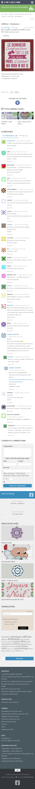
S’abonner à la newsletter (10, 702)
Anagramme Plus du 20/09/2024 (12, 761)
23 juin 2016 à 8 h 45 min (20, 257)
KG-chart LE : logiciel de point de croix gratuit (17, 681)
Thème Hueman (29, 777)
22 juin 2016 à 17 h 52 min (20, 211)
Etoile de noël (6, 543)
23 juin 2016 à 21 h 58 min (25, 275)
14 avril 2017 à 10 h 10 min (24, 406)
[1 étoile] (4, 30)
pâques (3, 651)
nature (24, 646)
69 (16, 114)
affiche (16, 92)
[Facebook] (31, 495)
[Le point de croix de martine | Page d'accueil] (13, 2)
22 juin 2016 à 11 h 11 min (19, 151)
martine (7, 27)
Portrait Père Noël (8, 562)
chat (21, 639)
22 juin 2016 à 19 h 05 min (18, 249)
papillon (9, 648)
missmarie (10, 305)
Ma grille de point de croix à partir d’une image (15, 685)
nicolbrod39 (10, 140)
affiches (4, 639)
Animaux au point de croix (10, 719)
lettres (16, 644)
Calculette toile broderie (9, 694)
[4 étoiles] (26, 30)
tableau (8, 651)
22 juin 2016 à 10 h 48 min (24, 141)
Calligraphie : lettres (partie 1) (11, 751)
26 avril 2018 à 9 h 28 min (24, 425)
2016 (11, 92)
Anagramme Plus (7, 729)
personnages (21, 648)
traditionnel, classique (10, 622)
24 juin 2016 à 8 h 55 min (21, 285)
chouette (26, 639)
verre (22, 651)
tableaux (13, 651)
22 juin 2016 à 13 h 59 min (19, 178)
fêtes (23, 641)
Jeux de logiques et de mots (10, 740)
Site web (6, 467)
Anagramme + (6, 738)
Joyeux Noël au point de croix (12, 599)
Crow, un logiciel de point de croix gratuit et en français (17, 678)
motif (18, 646)
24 (33, 19)
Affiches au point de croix (10, 716)
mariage (29, 644)
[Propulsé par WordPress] (16, 777)
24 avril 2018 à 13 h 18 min (15, 417)
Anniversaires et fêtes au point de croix (14, 714)
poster (31, 648)
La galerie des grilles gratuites (11, 674)
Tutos (3, 727)
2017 (8, 637)
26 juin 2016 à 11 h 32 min (20, 323)
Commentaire (8, 446)
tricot (18, 651)
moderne (5, 646)
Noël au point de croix (8, 721)
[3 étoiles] (19, 30)
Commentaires (10, 135)
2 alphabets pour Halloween (11, 758)
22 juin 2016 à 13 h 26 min (23, 165)
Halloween (9, 644)
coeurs (3, 642)
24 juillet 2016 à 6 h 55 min (22, 392)
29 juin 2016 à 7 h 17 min (15, 336)
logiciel (24, 644)
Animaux (14, 639)
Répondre (10, 148)
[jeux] (31, 8)
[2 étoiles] (11, 30)
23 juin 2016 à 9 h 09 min (20, 266)
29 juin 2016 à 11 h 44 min (22, 357)
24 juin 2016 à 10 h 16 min (22, 294)
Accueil (4, 14)
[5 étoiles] (5, 32)
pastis (13, 648)
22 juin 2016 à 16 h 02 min (21, 200)
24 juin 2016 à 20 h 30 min (22, 305)
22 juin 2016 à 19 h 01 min (22, 238)
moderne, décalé (9, 624)
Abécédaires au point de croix (11, 711)
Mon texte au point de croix (10, 689)
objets (4, 648)
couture (17, 641)
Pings (24, 135)
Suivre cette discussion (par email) (17, 458)
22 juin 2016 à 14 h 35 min (26, 189)
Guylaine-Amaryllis (13, 334)
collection (9, 642)
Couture (4, 724)
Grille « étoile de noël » (9, 580)
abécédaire (16, 636)
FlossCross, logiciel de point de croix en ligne (16, 691)
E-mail (21, 461)
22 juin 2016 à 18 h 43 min (21, 224)
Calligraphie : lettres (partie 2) (11, 748)
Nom (5, 461)
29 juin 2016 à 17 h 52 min (17, 370)
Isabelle (9, 224)
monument (12, 646)
